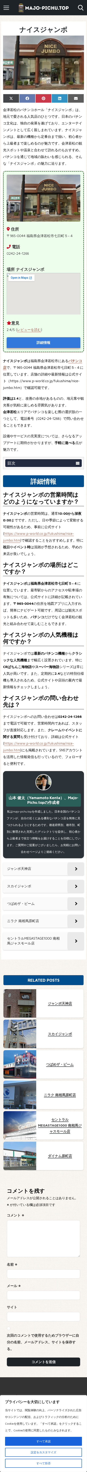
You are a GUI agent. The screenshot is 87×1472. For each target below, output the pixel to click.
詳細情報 (43, 343)
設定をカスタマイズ (43, 1452)
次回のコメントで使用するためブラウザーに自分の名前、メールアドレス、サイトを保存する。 (43, 1342)
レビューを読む (29, 330)
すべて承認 (43, 1441)
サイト (12, 1307)
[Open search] (81, 8)
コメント (15, 1215)
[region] (43, 1433)
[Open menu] (6, 8)
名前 (12, 1264)
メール (14, 1286)
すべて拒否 (43, 1463)
